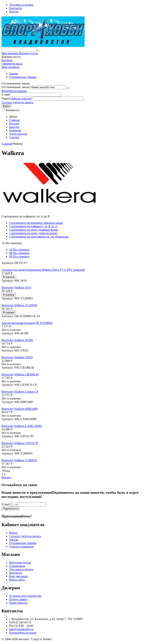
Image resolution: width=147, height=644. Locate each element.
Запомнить (12, 110)
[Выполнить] (67, 88)
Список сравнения (21, 546)
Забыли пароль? (21, 98)
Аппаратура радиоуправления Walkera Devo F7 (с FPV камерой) (43, 269)
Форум (13, 11)
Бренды (14, 127)
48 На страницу (19, 253)
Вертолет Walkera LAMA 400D (22, 426)
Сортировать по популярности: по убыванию (39, 236)
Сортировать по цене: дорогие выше (33, 233)
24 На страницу (19, 249)
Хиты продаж (18, 133)
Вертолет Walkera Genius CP (20, 391)
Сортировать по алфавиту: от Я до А (33, 226)
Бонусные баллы (20, 562)
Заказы (13, 73)
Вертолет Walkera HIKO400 (20, 408)
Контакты (15, 8)
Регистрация (18, 90)
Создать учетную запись (17, 102)
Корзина (7, 60)
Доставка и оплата (21, 4)
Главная (14, 120)
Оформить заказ (12, 63)
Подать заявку (18, 599)
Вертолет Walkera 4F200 (17, 340)
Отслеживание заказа (15, 87)
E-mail (6, 94)
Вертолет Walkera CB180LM (20, 374)
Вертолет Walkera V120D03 (19, 305)
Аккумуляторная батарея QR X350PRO (27, 323)
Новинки (15, 130)
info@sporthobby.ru (21, 629)
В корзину (9, 277)
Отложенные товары (22, 77)
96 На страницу (19, 256)
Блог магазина (18, 576)
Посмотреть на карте (22, 632)
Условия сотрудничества (25, 595)
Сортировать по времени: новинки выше (36, 222)
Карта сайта (17, 579)
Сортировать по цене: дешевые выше (33, 229)
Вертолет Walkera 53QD (17, 357)
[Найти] (38, 50)
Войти (6, 90)
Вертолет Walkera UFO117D (20, 443)
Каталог (14, 123)
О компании (17, 566)
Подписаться (10, 508)
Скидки (14, 137)
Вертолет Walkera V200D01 (19, 460)
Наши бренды (18, 602)
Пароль (6, 98)
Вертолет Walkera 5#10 (16, 287)
